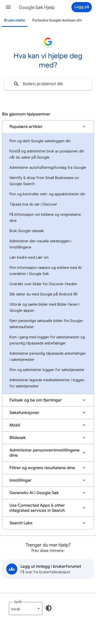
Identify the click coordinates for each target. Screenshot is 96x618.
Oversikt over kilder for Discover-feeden (43, 284)
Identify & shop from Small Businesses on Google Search (44, 180)
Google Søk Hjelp (37, 7)
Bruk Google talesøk (26, 231)
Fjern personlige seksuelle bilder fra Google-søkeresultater (46, 323)
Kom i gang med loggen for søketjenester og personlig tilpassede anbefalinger (47, 340)
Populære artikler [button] (25, 126)
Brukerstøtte (14, 20)
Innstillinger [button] (20, 480)
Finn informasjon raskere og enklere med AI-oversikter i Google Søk (46, 270)
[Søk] (16, 84)
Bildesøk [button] (17, 437)
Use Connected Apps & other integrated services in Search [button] (37, 508)
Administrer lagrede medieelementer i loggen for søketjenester (46, 383)
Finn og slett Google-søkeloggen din (40, 141)
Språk (18, 602)
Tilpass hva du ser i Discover (33, 204)
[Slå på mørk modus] (48, 608)
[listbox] (25, 608)
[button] (8, 7)
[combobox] (48, 84)
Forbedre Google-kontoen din (57, 20)
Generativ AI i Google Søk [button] (34, 492)
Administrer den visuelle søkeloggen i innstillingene (40, 244)
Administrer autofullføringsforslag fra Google (47, 167)
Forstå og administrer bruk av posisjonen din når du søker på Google (46, 154)
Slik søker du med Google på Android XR (43, 294)
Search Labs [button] (21, 523)
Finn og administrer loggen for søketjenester (46, 369)
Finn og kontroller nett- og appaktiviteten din (47, 194)
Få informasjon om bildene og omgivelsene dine (45, 217)
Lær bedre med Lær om (29, 257)
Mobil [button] (14, 425)
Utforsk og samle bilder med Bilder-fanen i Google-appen (44, 307)
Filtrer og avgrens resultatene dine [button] (42, 467)
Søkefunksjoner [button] (24, 412)
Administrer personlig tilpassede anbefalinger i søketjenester (47, 356)
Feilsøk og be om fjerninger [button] (35, 400)
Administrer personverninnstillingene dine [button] (44, 453)
